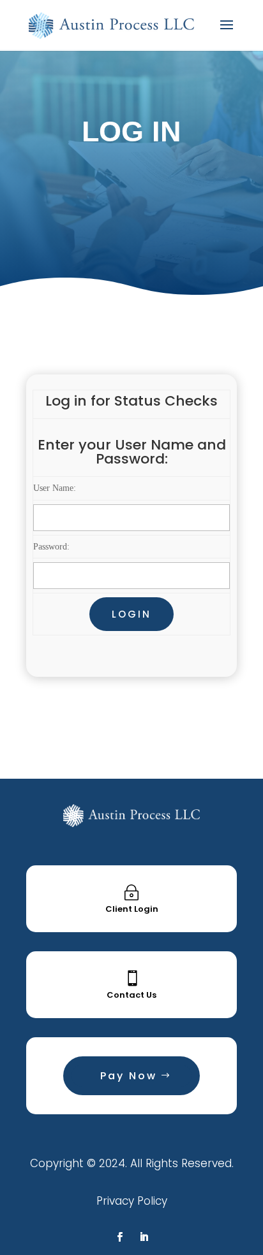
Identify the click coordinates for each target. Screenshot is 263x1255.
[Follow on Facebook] (119, 1237)
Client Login (131, 909)
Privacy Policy (131, 1201)
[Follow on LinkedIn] (143, 1237)
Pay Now (128, 1075)
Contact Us (131, 995)
